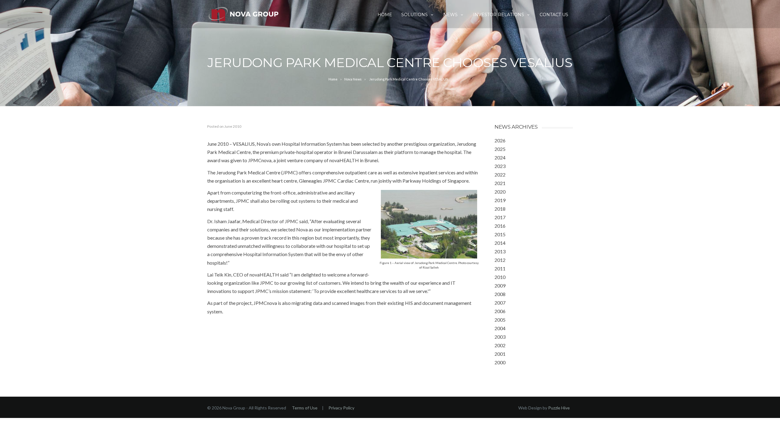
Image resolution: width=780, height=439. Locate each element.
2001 (500, 354)
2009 (500, 285)
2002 (500, 345)
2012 (500, 260)
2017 (500, 217)
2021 (500, 183)
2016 (500, 226)
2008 (500, 294)
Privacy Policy (341, 407)
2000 (500, 362)
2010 (500, 277)
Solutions (414, 14)
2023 (500, 166)
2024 (500, 157)
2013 (500, 251)
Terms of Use (304, 407)
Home (385, 14)
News (450, 14)
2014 (500, 243)
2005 (500, 320)
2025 (500, 149)
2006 (500, 311)
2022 (500, 174)
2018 (500, 209)
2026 (500, 140)
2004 (500, 328)
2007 (500, 302)
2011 (500, 268)
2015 (500, 234)
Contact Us (554, 14)
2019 (500, 200)
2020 (500, 192)
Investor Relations (498, 14)
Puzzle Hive (559, 407)
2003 (500, 337)
